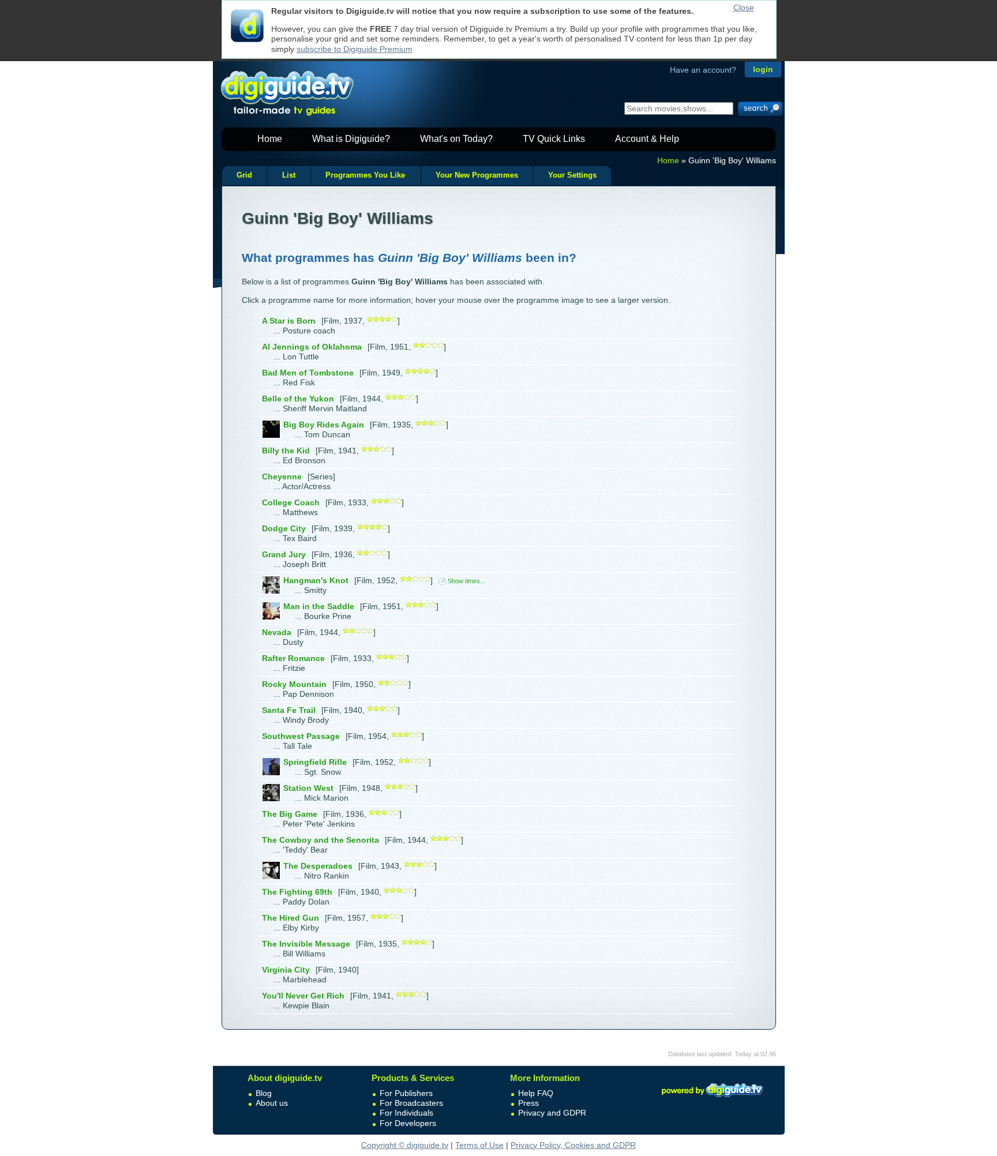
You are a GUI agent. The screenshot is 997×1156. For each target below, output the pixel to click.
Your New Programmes (477, 175)
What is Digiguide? (351, 139)
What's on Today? (456, 139)
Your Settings (572, 175)
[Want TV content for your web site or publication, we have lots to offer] (712, 1099)
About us (272, 1103)
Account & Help (647, 139)
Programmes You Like (365, 175)
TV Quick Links (554, 139)
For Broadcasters (411, 1103)
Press (528, 1103)
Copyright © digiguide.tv (404, 1145)
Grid (244, 175)
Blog (264, 1093)
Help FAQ (535, 1093)
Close (743, 7)
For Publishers (406, 1093)
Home (269, 139)
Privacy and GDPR (552, 1112)
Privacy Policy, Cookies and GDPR (573, 1145)
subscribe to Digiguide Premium (355, 49)
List (288, 175)
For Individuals (406, 1112)
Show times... (466, 580)
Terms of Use (479, 1145)
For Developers (408, 1123)
